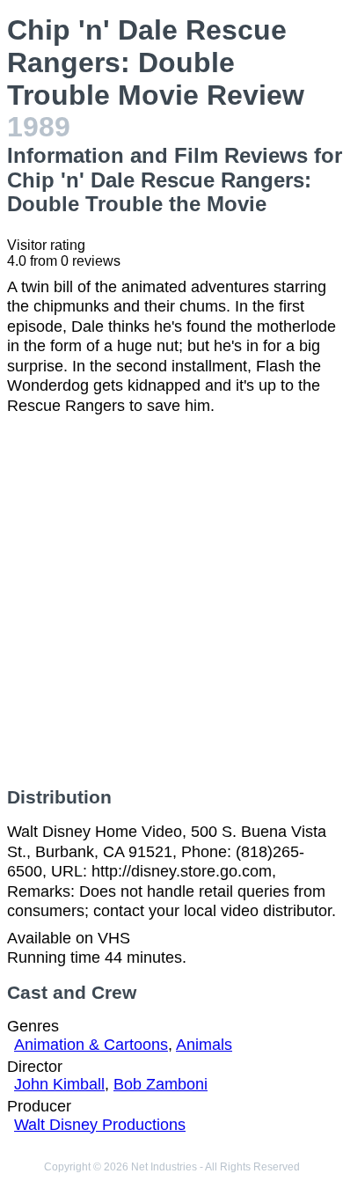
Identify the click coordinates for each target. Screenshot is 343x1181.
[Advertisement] (171, 601)
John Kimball (59, 1084)
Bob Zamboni (160, 1084)
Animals (204, 1044)
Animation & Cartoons (91, 1044)
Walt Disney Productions (100, 1124)
